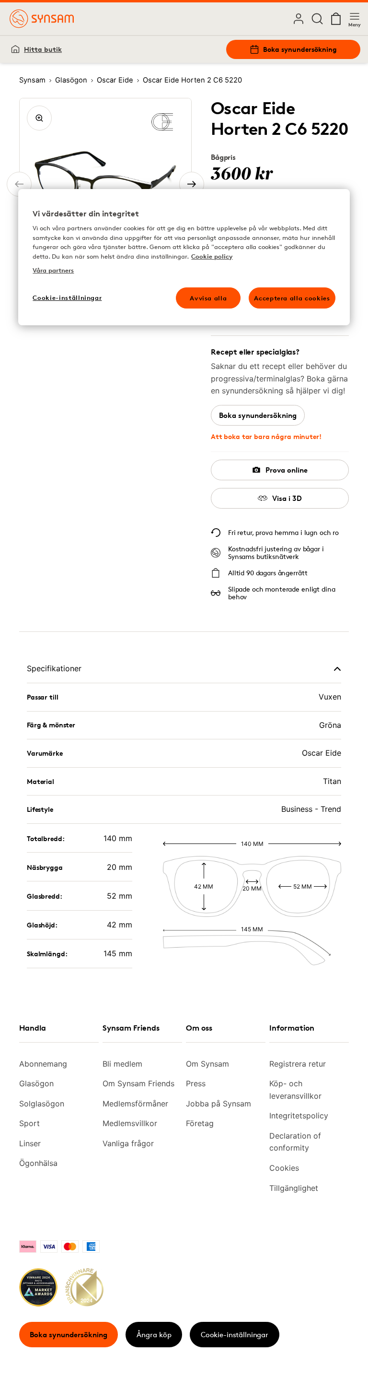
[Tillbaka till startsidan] (42, 18)
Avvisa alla (208, 298)
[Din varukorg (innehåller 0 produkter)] (336, 18)
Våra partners (53, 270)
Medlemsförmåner (135, 1103)
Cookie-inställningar (234, 1334)
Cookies (284, 1168)
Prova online (286, 470)
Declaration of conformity (295, 1142)
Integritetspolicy (298, 1115)
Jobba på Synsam (218, 1103)
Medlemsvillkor (130, 1123)
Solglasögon (41, 1103)
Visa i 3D (287, 498)
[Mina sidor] (298, 18)
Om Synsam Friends (138, 1083)
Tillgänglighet (293, 1188)
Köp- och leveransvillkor (295, 1090)
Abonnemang (43, 1064)
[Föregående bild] (19, 184)
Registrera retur (297, 1064)
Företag (200, 1123)
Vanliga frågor (128, 1143)
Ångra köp (154, 1334)
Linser (30, 1143)
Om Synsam (207, 1064)
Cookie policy (211, 256)
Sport (29, 1123)
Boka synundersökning (300, 49)
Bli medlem (122, 1064)
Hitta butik (43, 49)
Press (196, 1083)
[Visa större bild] (39, 118)
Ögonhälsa (38, 1163)
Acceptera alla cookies (292, 298)
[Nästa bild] (191, 184)
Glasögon (36, 1083)
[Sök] (317, 18)
